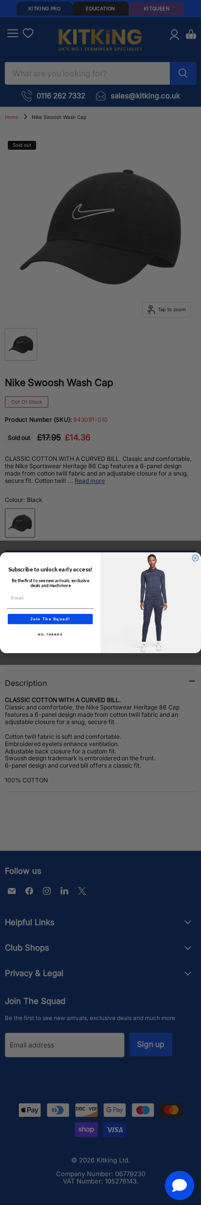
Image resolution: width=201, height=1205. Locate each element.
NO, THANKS (50, 634)
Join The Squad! (50, 618)
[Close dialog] (195, 558)
